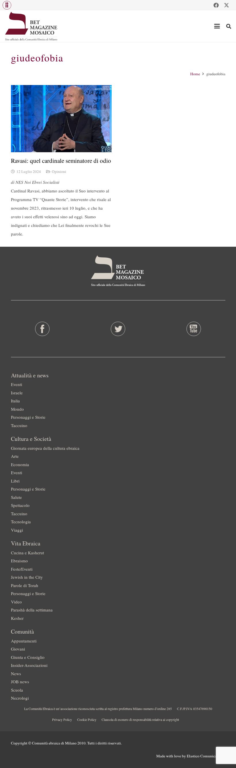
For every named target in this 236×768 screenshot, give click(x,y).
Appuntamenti (24, 641)
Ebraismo (19, 561)
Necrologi (20, 698)
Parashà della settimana (32, 610)
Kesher (17, 618)
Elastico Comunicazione (206, 756)
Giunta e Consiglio (28, 657)
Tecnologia (21, 521)
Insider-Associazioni (29, 665)
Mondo (17, 409)
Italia (15, 401)
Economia (20, 464)
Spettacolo (20, 505)
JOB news (20, 681)
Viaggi (17, 530)
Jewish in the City (27, 577)
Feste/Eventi (22, 569)
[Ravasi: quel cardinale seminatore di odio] (61, 118)
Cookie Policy (86, 719)
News (16, 673)
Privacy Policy (62, 719)
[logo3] (31, 26)
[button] (7, 5)
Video (16, 602)
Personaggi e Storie (28, 417)
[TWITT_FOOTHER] (118, 329)
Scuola (17, 690)
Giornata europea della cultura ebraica (45, 448)
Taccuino (19, 425)
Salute (16, 497)
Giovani (18, 649)
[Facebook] (216, 5)
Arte (15, 456)
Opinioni (59, 171)
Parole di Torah (24, 585)
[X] (226, 5)
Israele (17, 392)
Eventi (16, 384)
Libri (15, 481)
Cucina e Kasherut (27, 552)
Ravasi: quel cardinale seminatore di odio (61, 161)
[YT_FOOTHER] (193, 329)
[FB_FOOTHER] (42, 329)
